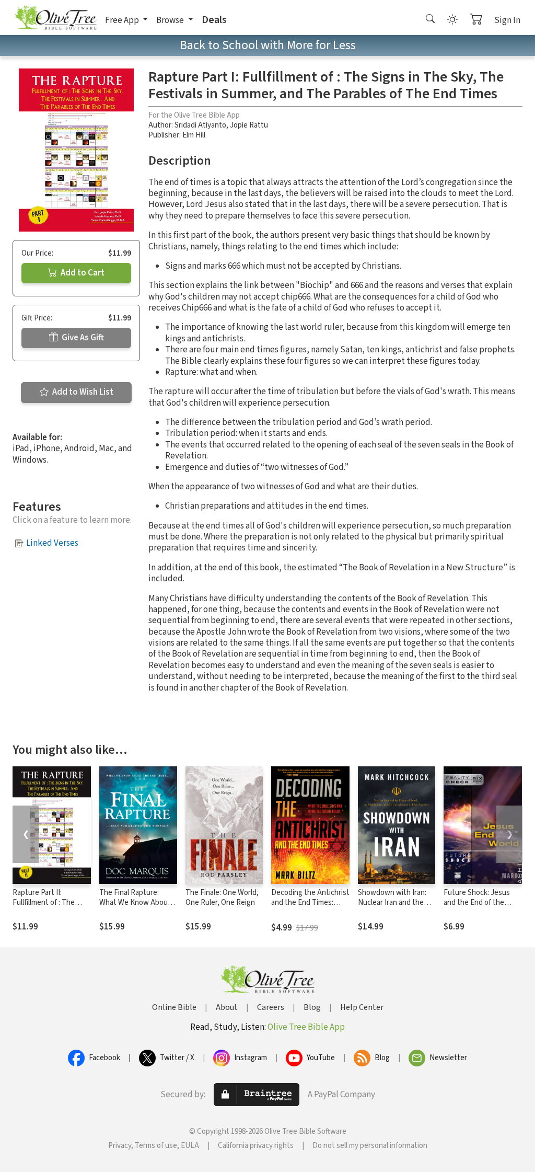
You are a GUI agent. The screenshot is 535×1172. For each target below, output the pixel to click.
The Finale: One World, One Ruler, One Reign (222, 897)
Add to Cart (81, 273)
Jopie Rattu (249, 125)
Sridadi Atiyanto (200, 125)
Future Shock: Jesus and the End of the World (477, 902)
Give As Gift (82, 337)
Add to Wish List (82, 392)
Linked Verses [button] (52, 543)
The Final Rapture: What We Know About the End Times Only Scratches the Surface (135, 907)
